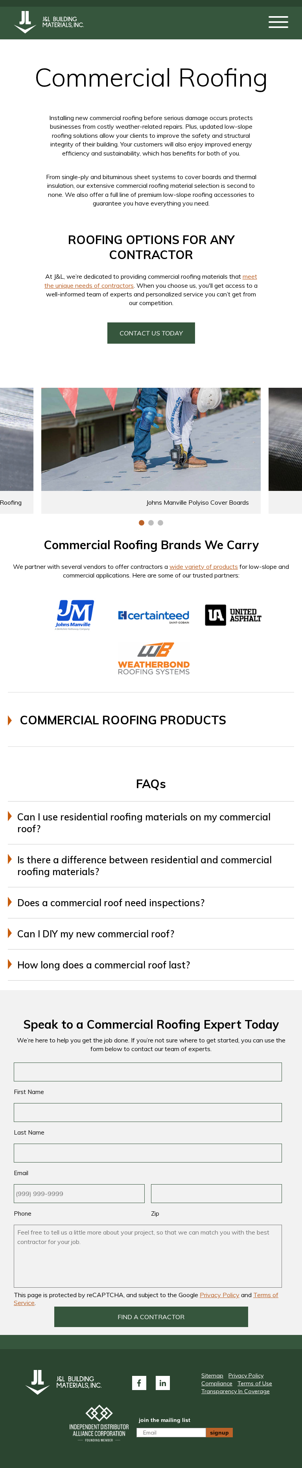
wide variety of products (203, 566)
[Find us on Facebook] (139, 1383)
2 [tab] (151, 523)
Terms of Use (255, 1383)
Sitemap (212, 1375)
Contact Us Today (151, 333)
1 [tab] (141, 523)
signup (219, 1432)
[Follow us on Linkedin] (163, 1383)
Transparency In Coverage (235, 1391)
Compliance (216, 1383)
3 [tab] (160, 523)
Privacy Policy (219, 1295)
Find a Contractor (151, 1317)
